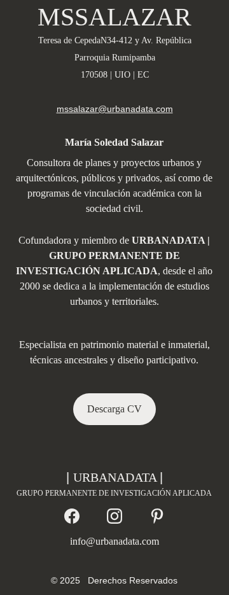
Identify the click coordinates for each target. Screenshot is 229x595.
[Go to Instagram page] (114, 516)
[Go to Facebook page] (72, 516)
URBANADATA (116, 477)
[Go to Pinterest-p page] (157, 516)
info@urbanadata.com (114, 541)
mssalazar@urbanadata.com (115, 109)
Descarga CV (114, 408)
